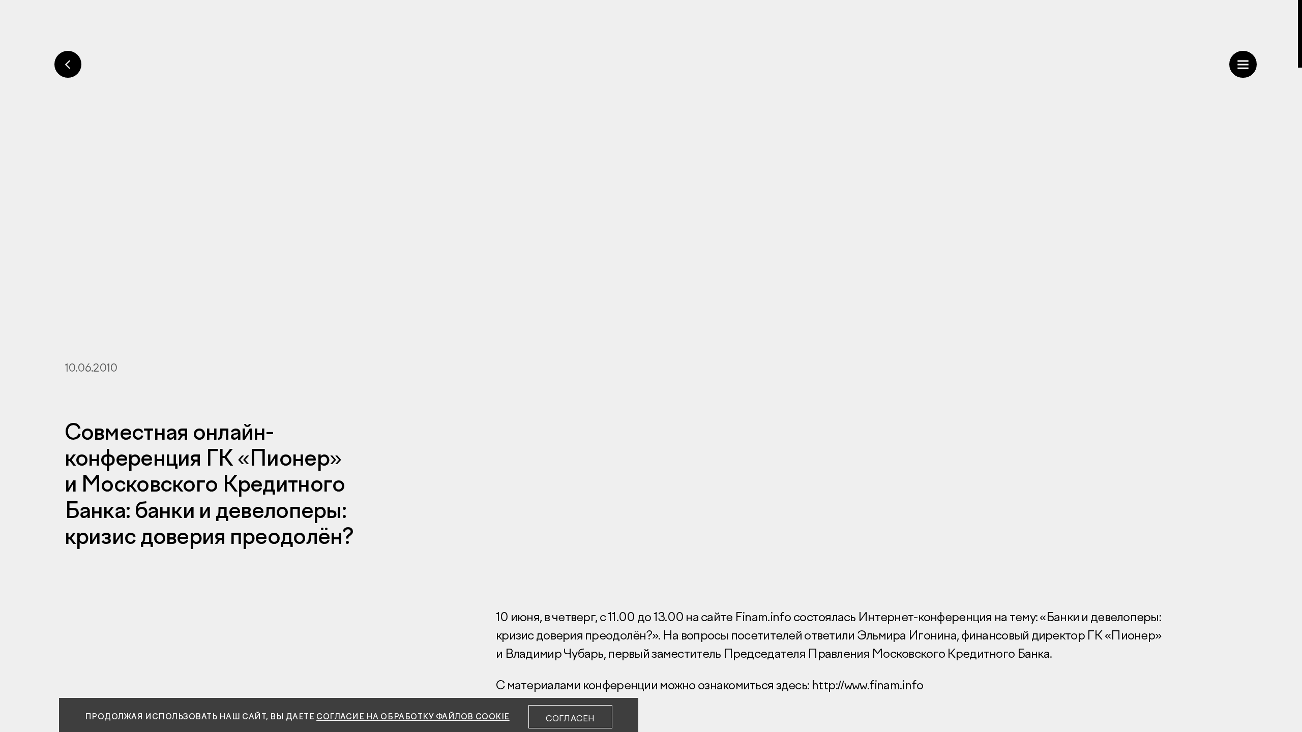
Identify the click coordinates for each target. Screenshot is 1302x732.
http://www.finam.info (867, 685)
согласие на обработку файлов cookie (413, 716)
